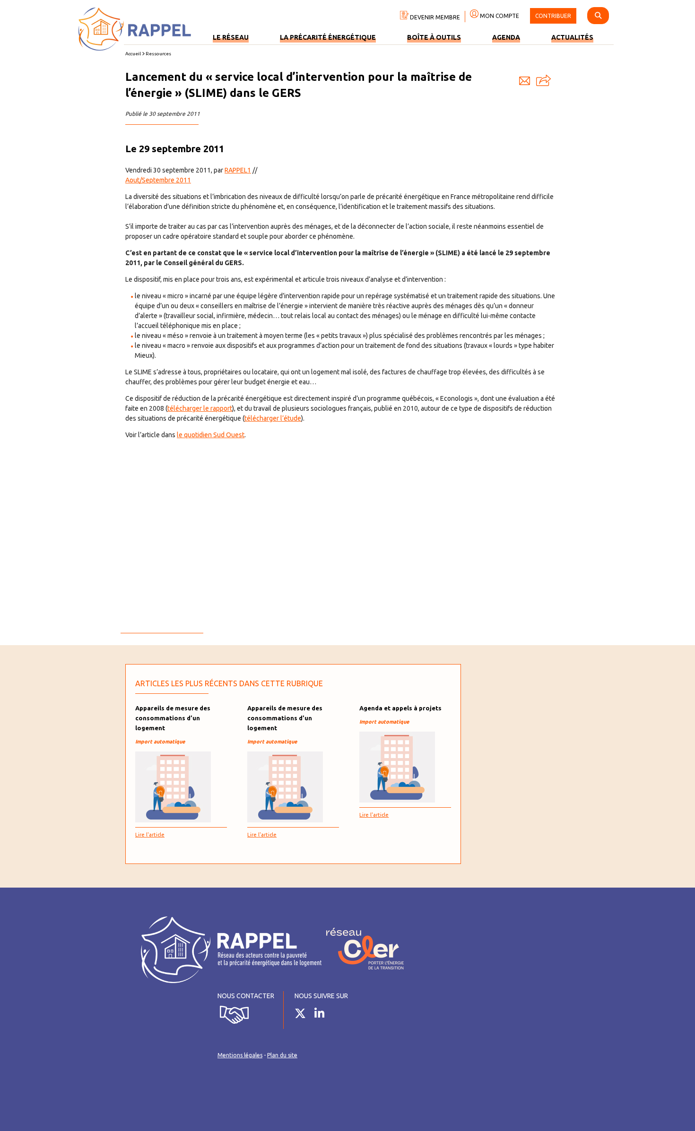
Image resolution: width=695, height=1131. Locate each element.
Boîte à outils (434, 37)
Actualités (572, 37)
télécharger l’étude (272, 418)
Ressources (158, 53)
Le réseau (231, 37)
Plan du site (282, 1055)
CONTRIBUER (553, 16)
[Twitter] (304, 1015)
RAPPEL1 (238, 170)
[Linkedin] (322, 1015)
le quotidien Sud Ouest (210, 435)
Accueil (133, 53)
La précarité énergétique (328, 37)
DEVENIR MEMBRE (434, 17)
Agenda (506, 37)
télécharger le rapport (199, 408)
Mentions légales (239, 1055)
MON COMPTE (498, 16)
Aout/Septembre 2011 (158, 180)
